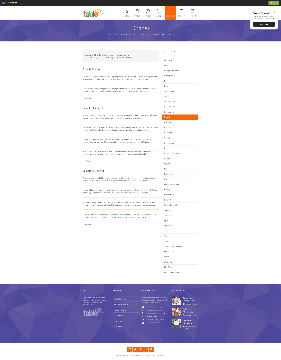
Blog (148, 16)
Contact (192, 16)
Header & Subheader (172, 153)
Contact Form (169, 101)
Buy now (274, 3)
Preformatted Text (172, 184)
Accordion (168, 60)
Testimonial (169, 241)
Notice (167, 179)
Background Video (171, 70)
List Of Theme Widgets (173, 272)
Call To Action (170, 91)
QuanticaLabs (4, 3)
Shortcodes (170, 16)
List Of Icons (169, 267)
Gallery (167, 138)
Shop (159, 16)
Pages (137, 16)
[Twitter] (151, 349)
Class (166, 96)
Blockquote (169, 76)
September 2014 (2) (121, 304)
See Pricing (264, 24)
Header (167, 148)
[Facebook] (145, 349)
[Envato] (140, 349)
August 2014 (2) (120, 310)
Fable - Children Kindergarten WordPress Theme (135, 355)
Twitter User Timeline (173, 246)
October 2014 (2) (120, 299)
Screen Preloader (171, 205)
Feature (167, 127)
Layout (167, 163)
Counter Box (169, 107)
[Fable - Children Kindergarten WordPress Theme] (93, 13)
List (165, 169)
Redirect (167, 200)
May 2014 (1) (118, 327)
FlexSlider (168, 132)
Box (165, 81)
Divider (167, 117)
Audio (166, 65)
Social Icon (168, 215)
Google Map (169, 143)
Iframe (167, 158)
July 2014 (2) (118, 316)
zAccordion (168, 262)
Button (167, 86)
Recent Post (169, 194)
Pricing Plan (169, 189)
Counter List (169, 112)
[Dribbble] (135, 349)
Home (126, 16)
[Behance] (129, 349)
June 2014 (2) (118, 321)
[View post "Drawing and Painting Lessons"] (176, 301)
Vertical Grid (169, 251)
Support (181, 16)
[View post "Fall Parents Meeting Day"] (176, 312)
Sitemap (167, 210)
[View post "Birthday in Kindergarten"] (176, 323)
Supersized (168, 225)
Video (166, 257)
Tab (166, 231)
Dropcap (167, 122)
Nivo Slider (168, 174)
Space (166, 220)
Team (166, 236)
